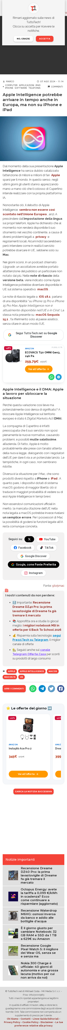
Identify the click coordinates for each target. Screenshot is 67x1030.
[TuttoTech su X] (29, 539)
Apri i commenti (14, 688)
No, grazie (23, 38)
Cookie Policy (30, 1022)
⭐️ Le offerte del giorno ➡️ (29, 708)
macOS (53, 671)
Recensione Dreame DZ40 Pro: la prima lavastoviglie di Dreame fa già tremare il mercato (39, 875)
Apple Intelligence (32, 671)
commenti (57, 86)
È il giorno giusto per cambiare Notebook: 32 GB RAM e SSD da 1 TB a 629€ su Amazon (39, 933)
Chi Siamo (12, 1018)
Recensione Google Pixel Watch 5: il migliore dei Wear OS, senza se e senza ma (39, 951)
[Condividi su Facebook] (60, 688)
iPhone (9, 88)
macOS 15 (9, 677)
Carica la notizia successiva (33, 791)
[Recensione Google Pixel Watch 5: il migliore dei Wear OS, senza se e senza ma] (13, 951)
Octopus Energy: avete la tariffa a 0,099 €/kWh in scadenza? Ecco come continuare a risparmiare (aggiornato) (39, 896)
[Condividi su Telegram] (59, 377)
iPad (38, 85)
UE (21, 677)
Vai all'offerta (37, 369)
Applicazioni (26, 85)
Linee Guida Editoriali (46, 1018)
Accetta (44, 38)
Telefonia (34, 88)
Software (21, 88)
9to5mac (58, 585)
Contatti (26, 1018)
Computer (11, 85)
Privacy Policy (12, 1022)
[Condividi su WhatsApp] (51, 377)
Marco (10, 81)
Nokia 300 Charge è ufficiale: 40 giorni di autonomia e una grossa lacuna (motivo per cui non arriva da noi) (39, 970)
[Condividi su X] (51, 688)
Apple (11, 671)
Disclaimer (47, 1022)
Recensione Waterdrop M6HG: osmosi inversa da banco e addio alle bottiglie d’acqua (39, 916)
